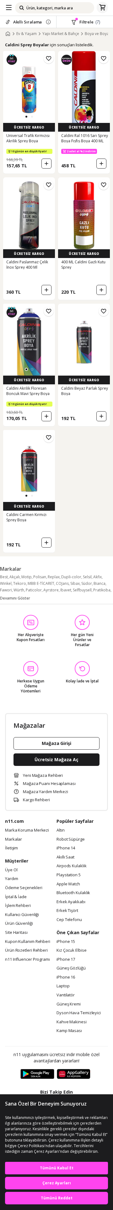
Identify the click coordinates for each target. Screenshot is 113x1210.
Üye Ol (11, 870)
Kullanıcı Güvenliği (22, 914)
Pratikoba (101, 590)
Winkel (6, 583)
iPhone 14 (65, 848)
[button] (26, 116)
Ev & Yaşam (26, 33)
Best (4, 577)
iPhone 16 (65, 977)
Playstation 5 (68, 875)
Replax (54, 577)
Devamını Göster (15, 598)
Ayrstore (51, 590)
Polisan (39, 577)
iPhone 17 (65, 959)
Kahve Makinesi (71, 1022)
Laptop (62, 986)
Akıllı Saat (65, 857)
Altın (60, 830)
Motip (26, 577)
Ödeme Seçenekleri (23, 887)
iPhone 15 (65, 941)
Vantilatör (65, 995)
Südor (86, 583)
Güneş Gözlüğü (71, 968)
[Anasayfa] (8, 34)
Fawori (6, 590)
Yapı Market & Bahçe (60, 33)
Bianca (99, 583)
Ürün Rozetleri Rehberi (26, 950)
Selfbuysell (82, 590)
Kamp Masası (69, 1030)
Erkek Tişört (67, 910)
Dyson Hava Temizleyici (78, 1012)
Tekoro (19, 583)
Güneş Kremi (68, 1004)
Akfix (97, 577)
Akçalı (14, 577)
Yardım (11, 878)
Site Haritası (16, 932)
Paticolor (34, 590)
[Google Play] (37, 1074)
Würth (18, 590)
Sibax (75, 583)
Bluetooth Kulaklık (73, 892)
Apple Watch (68, 884)
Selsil (87, 577)
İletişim (11, 848)
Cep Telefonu (69, 919)
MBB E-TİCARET (41, 583)
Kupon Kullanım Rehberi (27, 941)
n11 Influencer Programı (27, 959)
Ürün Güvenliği (19, 923)
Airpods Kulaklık (71, 865)
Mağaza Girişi (56, 743)
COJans (62, 583)
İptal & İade (16, 896)
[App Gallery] (73, 1074)
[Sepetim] (102, 8)
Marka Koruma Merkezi (27, 830)
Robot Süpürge (70, 839)
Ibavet (65, 590)
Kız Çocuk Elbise (71, 950)
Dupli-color (71, 577)
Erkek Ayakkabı (70, 901)
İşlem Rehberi (18, 905)
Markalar (13, 839)
